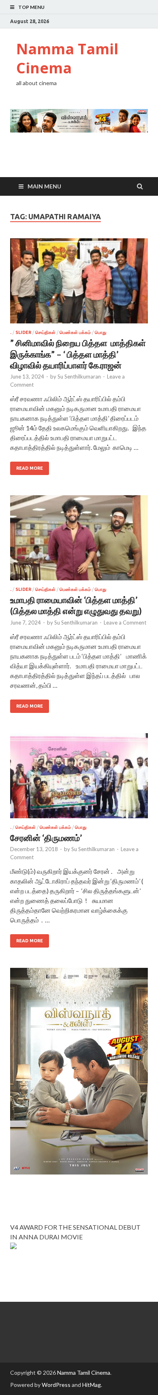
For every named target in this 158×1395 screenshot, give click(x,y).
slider (23, 332)
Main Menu (44, 186)
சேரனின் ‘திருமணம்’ (46, 837)
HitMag (91, 1384)
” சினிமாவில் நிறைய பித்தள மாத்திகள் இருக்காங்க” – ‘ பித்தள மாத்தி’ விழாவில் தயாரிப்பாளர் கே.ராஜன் (78, 354)
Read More (29, 468)
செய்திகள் (45, 332)
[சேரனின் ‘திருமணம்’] (79, 779)
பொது (100, 332)
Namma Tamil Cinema (67, 58)
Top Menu (31, 7)
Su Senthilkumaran (79, 376)
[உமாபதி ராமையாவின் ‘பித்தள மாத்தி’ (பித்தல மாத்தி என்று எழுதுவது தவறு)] (79, 541)
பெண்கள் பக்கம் (75, 332)
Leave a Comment (125, 622)
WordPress (56, 1384)
